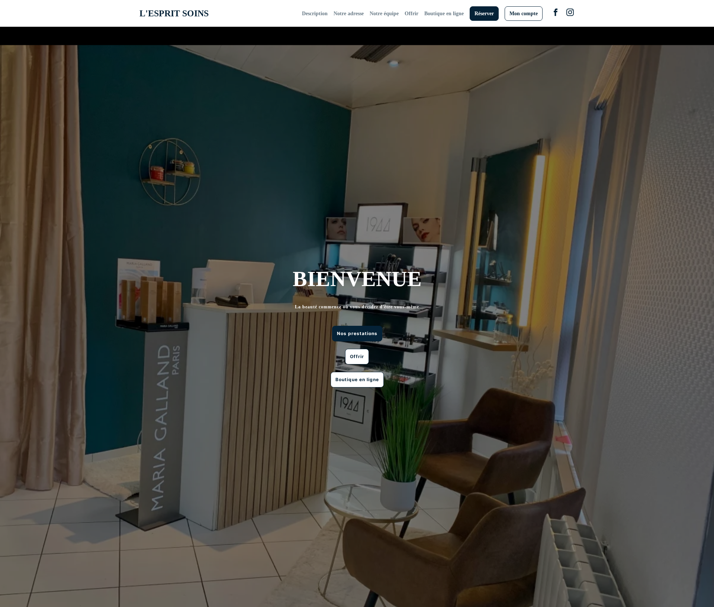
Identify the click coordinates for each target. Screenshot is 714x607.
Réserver (484, 13)
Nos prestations (357, 333)
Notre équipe (384, 13)
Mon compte (523, 13)
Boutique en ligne (444, 13)
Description (315, 13)
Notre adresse (349, 13)
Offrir (411, 13)
